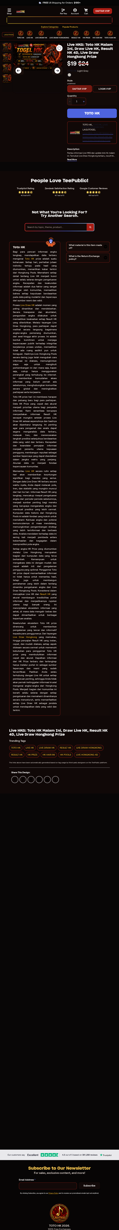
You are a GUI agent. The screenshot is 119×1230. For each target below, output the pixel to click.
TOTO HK (92, 113)
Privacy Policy (53, 1193)
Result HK (45, 594)
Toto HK (29, 258)
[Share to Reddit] (47, 779)
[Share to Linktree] (31, 779)
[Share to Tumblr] (55, 779)
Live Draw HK (27, 305)
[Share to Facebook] (22, 779)
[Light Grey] (69, 74)
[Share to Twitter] (14, 779)
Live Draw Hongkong (25, 637)
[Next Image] (57, 71)
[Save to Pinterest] (39, 779)
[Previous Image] (18, 71)
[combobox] (56, 20)
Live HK (30, 471)
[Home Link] (21, 11)
